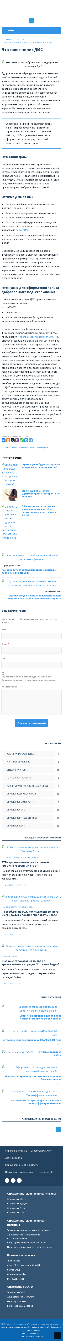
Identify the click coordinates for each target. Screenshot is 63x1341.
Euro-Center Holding (17, 1274)
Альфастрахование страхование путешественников (23, 1236)
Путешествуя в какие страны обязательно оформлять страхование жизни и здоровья (34, 597)
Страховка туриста (16, 1150)
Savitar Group (14, 1269)
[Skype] (26, 440)
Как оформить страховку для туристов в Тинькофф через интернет (36, 1102)
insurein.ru (31, 9)
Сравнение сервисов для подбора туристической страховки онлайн (40, 1017)
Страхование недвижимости (20, 802)
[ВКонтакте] (3, 440)
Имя (4, 629)
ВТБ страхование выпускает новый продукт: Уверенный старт (25, 863)
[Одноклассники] (8, 440)
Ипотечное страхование (18, 762)
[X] (13, 440)
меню (11, 30)
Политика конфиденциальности (31, 1336)
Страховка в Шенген (17, 1198)
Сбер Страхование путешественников (26, 1242)
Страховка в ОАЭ (15, 1212)
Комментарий (9, 686)
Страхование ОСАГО (16, 810)
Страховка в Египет (17, 1208)
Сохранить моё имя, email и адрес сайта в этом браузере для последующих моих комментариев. (29, 678)
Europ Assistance (15, 1278)
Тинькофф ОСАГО (16, 1292)
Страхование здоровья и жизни (21, 794)
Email (5, 644)
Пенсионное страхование (19, 778)
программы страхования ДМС (37, 336)
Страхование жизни (19, 447)
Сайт (4, 658)
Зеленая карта (13, 1157)
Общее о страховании (23, 42)
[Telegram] (31, 440)
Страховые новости (16, 826)
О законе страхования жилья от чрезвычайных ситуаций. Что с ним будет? (30, 962)
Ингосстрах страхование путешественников (29, 1247)
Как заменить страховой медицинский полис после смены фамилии (29, 571)
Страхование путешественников (22, 818)
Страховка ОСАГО (41, 1150)
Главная (7, 42)
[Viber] (17, 440)
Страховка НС (45, 1172)
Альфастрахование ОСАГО (20, 1296)
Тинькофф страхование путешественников (29, 1230)
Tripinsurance (13, 1260)
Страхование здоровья (38, 447)
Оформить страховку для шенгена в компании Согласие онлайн (33, 1077)
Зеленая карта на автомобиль (21, 754)
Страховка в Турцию (17, 1203)
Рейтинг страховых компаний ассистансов (27, 786)
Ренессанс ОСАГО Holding (20, 1305)
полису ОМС (22, 229)
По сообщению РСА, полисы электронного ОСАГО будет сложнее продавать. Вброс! (30, 913)
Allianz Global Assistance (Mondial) (23, 1265)
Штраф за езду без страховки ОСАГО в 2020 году (32, 1039)
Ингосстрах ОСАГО (16, 1301)
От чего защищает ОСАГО (50, 1053)
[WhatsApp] (22, 440)
